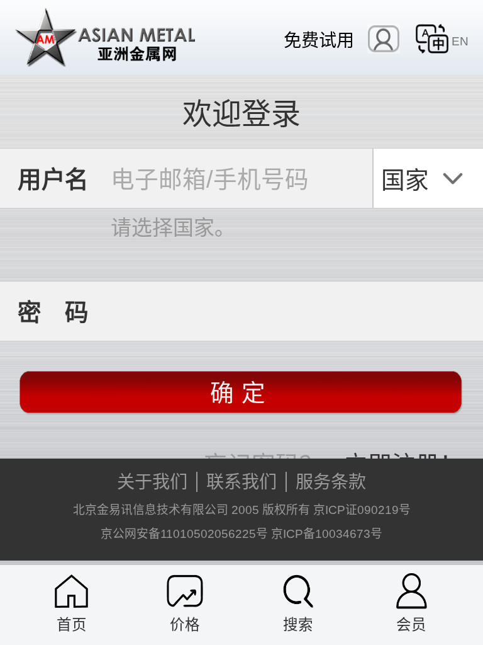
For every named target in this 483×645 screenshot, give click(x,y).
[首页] (71, 591)
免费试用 (319, 39)
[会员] (411, 591)
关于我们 (152, 482)
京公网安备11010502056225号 (184, 533)
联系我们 (241, 482)
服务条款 (331, 482)
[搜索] (298, 591)
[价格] (185, 591)
